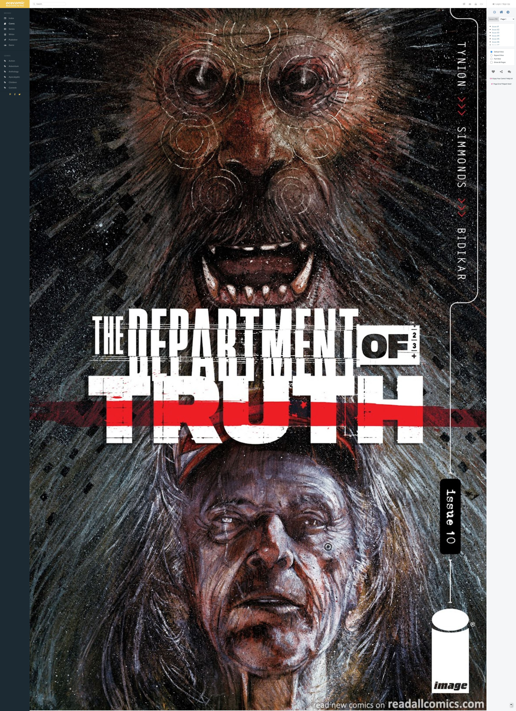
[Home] (464, 4)
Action (12, 61)
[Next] (508, 12)
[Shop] (475, 4)
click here (496, 26)
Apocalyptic (14, 77)
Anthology (14, 71)
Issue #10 (493, 19)
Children (13, 82)
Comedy (13, 87)
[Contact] (469, 4)
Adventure (14, 66)
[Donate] (481, 4)
